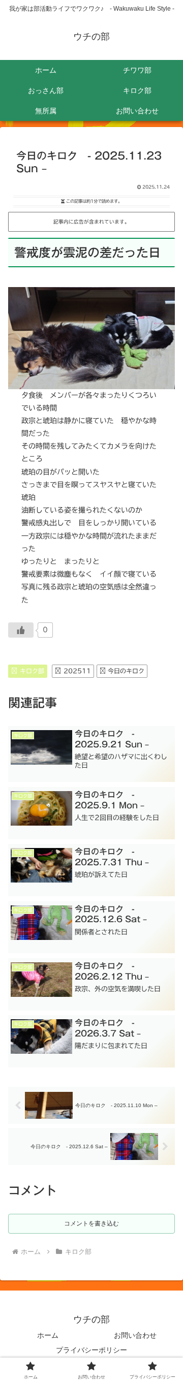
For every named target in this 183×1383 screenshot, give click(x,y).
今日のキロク (126, 671)
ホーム (47, 1335)
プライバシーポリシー (91, 1350)
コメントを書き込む (91, 1223)
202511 (77, 671)
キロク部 (32, 671)
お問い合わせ (135, 1335)
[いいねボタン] (21, 630)
